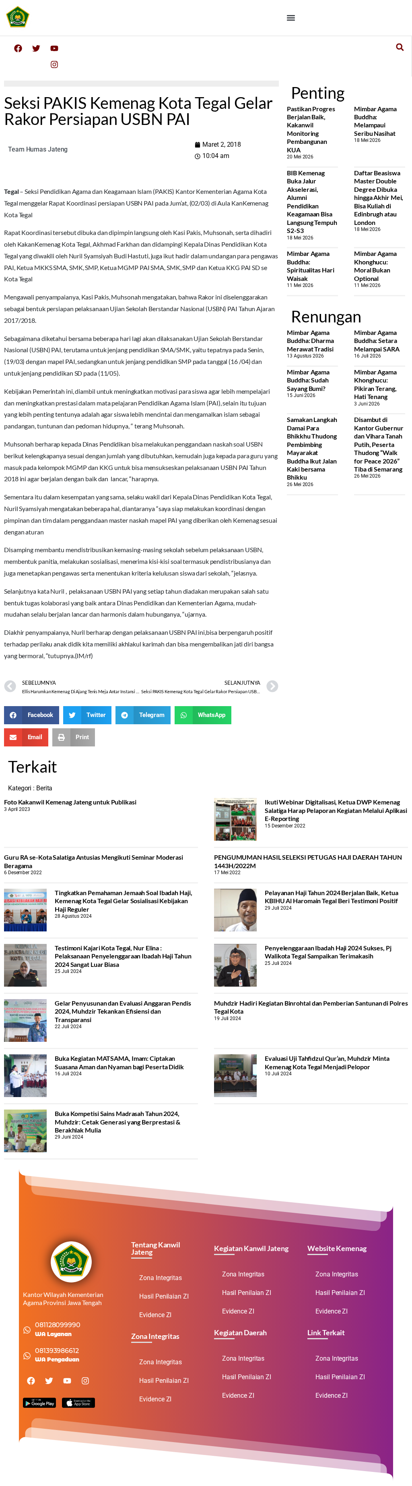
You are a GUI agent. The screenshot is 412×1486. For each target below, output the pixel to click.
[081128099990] (27, 1330)
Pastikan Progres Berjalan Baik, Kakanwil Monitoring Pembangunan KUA (311, 129)
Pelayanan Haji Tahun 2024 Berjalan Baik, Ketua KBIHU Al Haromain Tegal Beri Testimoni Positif (331, 896)
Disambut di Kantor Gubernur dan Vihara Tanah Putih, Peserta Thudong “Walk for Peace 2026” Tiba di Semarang (379, 444)
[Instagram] (54, 64)
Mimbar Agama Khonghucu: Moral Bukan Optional (375, 265)
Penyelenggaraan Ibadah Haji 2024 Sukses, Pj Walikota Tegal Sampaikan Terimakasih (328, 952)
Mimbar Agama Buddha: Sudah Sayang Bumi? (308, 380)
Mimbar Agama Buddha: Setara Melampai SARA (377, 340)
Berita (44, 788)
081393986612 (57, 1351)
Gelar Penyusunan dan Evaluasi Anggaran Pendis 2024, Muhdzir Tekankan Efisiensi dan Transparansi (123, 1011)
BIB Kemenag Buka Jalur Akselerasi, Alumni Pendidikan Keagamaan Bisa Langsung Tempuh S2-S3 (312, 201)
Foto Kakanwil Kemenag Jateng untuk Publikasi (70, 802)
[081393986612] (27, 1356)
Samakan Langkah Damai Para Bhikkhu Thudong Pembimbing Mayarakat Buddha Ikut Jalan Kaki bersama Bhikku (312, 448)
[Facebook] (18, 48)
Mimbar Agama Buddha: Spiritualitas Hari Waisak (310, 265)
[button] (291, 17)
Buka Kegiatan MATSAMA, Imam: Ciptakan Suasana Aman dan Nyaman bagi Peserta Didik (119, 1062)
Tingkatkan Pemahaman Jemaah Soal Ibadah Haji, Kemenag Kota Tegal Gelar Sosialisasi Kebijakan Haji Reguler (123, 901)
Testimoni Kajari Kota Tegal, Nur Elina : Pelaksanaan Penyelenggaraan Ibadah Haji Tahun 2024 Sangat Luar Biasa (123, 956)
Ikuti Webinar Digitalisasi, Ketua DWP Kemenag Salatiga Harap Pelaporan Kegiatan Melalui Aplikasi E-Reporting (336, 810)
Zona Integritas (160, 1278)
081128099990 (57, 1325)
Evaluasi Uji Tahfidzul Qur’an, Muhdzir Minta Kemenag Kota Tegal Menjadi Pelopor (327, 1062)
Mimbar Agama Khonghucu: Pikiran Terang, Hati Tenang (375, 384)
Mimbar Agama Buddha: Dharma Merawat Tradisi (310, 340)
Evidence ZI (155, 1315)
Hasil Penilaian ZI (163, 1296)
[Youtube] (54, 48)
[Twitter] (36, 48)
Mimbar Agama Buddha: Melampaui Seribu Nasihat (375, 121)
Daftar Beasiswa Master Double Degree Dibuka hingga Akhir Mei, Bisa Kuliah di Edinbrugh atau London (378, 197)
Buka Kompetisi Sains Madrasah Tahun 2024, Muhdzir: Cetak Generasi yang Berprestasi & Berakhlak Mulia (117, 1122)
